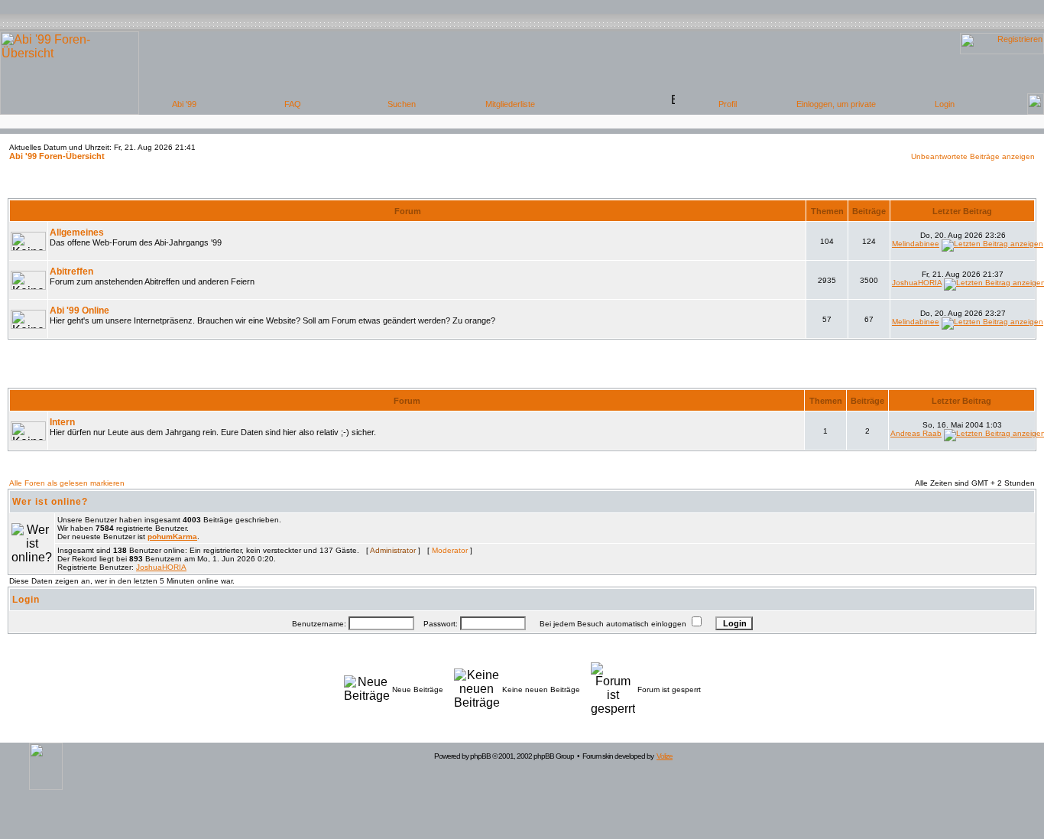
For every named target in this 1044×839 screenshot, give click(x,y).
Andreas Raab (916, 433)
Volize (665, 756)
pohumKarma (172, 536)
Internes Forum (522, 377)
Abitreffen (71, 271)
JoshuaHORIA (917, 282)
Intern (62, 422)
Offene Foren (522, 187)
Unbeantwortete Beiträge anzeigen (973, 156)
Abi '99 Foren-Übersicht (57, 156)
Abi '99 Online (79, 310)
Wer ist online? (50, 501)
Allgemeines (77, 232)
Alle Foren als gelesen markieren (67, 483)
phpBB (480, 756)
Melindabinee (915, 243)
